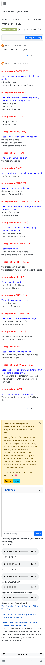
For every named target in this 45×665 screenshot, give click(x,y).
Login (17, 481)
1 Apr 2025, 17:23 (19, 45)
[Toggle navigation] (5, 3)
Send (38, 533)
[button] (3, 661)
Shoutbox (9, 489)
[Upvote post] (27, 56)
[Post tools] (41, 56)
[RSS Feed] (40, 29)
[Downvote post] (36, 56)
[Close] (40, 423)
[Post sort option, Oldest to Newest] (5, 37)
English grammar (10, 29)
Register (8, 481)
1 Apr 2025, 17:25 (19, 63)
